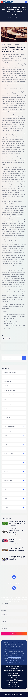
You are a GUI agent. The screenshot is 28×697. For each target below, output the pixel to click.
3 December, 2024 (18, 44)
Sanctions (6, 494)
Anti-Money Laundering (9, 390)
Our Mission (18, 666)
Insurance (15, 682)
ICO (5, 458)
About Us (12, 666)
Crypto (5, 422)
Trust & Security (13, 679)
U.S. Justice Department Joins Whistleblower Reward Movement (17, 539)
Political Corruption (8, 485)
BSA (5, 413)
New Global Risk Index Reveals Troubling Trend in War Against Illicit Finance (17, 557)
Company (3, 625)
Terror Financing (8, 503)
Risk (5, 489)
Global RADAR (7, 449)
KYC (5, 462)
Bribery (5, 408)
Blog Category (7, 403)
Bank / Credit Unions (11, 681)
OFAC (5, 476)
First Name (3, 610)
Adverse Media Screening (10, 372)
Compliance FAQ (11, 660)
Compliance (7, 417)
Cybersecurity (7, 431)
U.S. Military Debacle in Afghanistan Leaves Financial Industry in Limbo (17, 530)
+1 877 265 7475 (14, 594)
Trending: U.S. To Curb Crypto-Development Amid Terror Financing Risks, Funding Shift (17, 548)
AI (4, 376)
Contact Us (19, 670)
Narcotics (6, 471)
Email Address (4, 603)
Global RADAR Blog (10, 670)
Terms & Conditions (14, 673)
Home (13, 14)
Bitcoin (5, 399)
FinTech (6, 444)
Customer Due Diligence (9, 426)
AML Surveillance (8, 381)
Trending (6, 507)
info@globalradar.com (14, 583)
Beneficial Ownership (9, 394)
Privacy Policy (13, 672)
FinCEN (5, 440)
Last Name (3, 618)
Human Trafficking (8, 453)
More (5, 467)
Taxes (5, 498)
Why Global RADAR (16, 662)
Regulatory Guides (13, 684)
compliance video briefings (14, 657)
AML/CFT (6, 385)
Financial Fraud (7, 435)
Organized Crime (8, 480)
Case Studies (14, 668)
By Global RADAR (7, 44)
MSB (10, 682)
